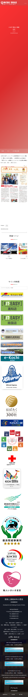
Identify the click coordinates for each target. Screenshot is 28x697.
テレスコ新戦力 (9, 258)
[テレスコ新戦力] (9, 248)
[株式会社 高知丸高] (9, 2)
